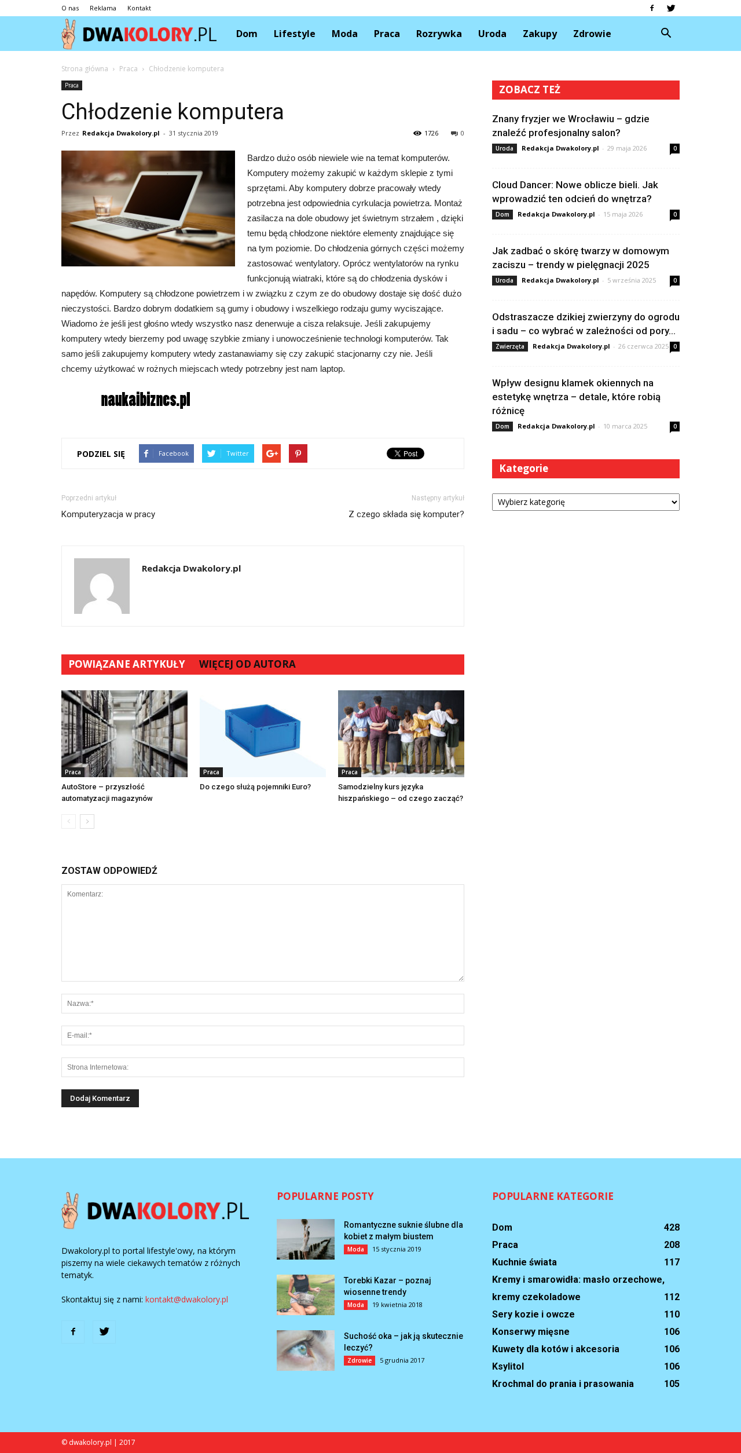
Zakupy (540, 33)
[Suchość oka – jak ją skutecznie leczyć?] (306, 1350)
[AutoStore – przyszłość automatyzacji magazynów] (124, 733)
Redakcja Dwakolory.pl (121, 133)
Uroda (492, 33)
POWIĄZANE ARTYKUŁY (126, 664)
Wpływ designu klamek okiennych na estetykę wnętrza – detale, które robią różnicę (576, 396)
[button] (666, 33)
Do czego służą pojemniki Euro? (255, 786)
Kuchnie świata (524, 1262)
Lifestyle (295, 33)
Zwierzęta (510, 346)
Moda (345, 33)
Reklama (103, 7)
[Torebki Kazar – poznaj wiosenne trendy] (306, 1295)
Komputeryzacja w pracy (108, 514)
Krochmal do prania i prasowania (563, 1383)
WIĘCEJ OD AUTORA (247, 664)
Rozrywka (439, 33)
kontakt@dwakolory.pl (186, 1299)
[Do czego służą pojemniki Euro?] (263, 733)
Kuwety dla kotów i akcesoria (555, 1349)
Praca (387, 33)
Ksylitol (508, 1366)
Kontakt (139, 7)
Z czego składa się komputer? (406, 514)
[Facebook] (652, 8)
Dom (247, 33)
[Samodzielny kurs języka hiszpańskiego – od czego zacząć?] (401, 733)
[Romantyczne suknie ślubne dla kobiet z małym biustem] (306, 1239)
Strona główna (84, 69)
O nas (70, 7)
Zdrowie (592, 33)
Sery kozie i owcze (533, 1314)
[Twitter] (671, 8)
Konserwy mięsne (531, 1331)
